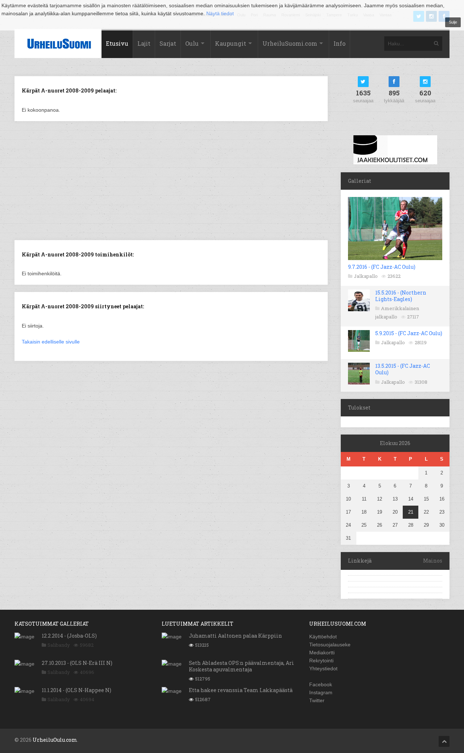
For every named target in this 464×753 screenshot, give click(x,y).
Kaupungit (230, 43)
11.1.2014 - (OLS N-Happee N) (76, 690)
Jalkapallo (366, 276)
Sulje (453, 22)
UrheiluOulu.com (55, 739)
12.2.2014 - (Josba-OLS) (69, 635)
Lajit (143, 43)
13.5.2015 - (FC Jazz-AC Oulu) (402, 369)
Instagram (320, 692)
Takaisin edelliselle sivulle (51, 342)
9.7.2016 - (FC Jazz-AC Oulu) (381, 266)
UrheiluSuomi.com (289, 43)
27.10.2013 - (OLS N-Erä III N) (77, 662)
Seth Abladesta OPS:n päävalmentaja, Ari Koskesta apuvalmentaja (241, 666)
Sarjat (168, 43)
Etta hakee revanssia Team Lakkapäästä (241, 690)
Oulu (192, 43)
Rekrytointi (321, 660)
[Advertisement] (171, 180)
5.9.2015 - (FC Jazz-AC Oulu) (408, 333)
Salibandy (58, 645)
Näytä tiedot (220, 13)
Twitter (316, 700)
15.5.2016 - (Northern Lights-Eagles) (400, 296)
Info (339, 43)
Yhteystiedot (323, 668)
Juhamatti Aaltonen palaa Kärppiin (235, 635)
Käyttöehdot (323, 636)
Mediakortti (322, 652)
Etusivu (117, 43)
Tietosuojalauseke (330, 644)
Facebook (320, 684)
